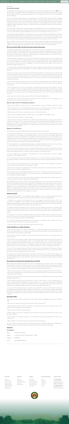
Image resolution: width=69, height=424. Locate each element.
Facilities (42, 1)
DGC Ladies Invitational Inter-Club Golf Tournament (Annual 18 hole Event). (59, 386)
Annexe (42, 379)
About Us (16, 1)
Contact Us (48, 1)
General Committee (8, 381)
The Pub (42, 384)
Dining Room (43, 381)
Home (12, 1)
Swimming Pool (19, 380)
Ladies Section (35, 1)
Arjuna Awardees (8, 383)
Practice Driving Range (33, 381)
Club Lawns (43, 383)
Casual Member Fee (33, 384)
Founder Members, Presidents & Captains (9, 385)
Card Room (19, 383)
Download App (3, 1)
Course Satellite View (33, 383)
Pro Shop (18, 379)
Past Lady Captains (57, 381)
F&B (30, 1)
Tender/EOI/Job (53, 1)
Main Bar (43, 380)
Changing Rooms (20, 384)
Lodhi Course (31, 379)
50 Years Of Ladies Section (59, 388)
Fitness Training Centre (21, 381)
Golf (27, 1)
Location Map (7, 386)
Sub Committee (7, 380)
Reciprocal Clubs (8, 388)
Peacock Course (32, 380)
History (6, 379)
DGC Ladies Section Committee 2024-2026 (58, 380)
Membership (22, 1)
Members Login (65, 1)
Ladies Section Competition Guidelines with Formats (59, 383)
